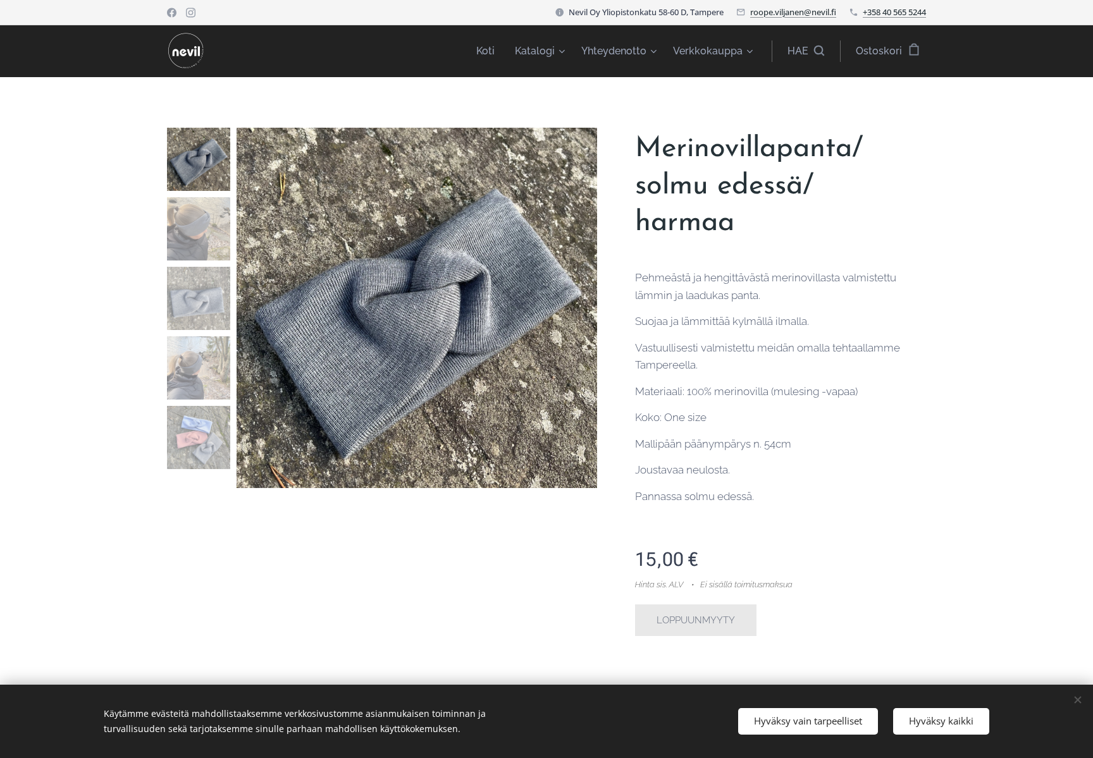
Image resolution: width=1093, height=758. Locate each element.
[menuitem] (489, 51)
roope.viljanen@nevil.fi (793, 12)
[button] (806, 51)
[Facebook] (172, 12)
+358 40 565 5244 (894, 12)
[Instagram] (191, 12)
